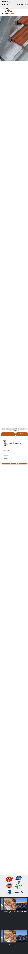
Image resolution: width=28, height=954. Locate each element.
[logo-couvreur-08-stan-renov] (8, 12)
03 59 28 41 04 (6, 2)
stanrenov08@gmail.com (6, 8)
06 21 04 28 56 (6, 5)
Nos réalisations (8, 434)
